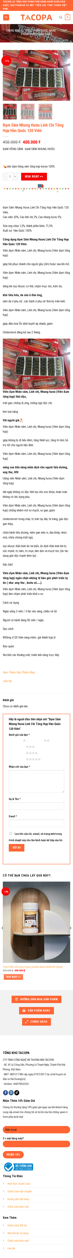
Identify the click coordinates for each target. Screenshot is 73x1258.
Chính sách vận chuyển (19, 1191)
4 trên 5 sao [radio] (18, 752)
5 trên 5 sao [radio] (18, 759)
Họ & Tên (15, 799)
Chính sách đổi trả (17, 1225)
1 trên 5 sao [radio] (15, 740)
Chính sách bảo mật (18, 1206)
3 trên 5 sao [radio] (18, 746)
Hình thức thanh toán (18, 1183)
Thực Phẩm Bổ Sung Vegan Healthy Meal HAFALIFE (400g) (33, 966)
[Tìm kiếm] (60, 17)
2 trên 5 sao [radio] (36, 740)
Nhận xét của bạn (19, 766)
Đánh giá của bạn (19, 734)
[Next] (64, 75)
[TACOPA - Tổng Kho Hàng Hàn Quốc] (36, 17)
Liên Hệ (8, 681)
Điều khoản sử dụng (17, 1233)
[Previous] (8, 75)
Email (13, 816)
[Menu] (6, 17)
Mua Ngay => (13, 977)
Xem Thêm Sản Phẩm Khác (19, 672)
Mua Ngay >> (34, 176)
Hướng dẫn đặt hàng (18, 1199)
